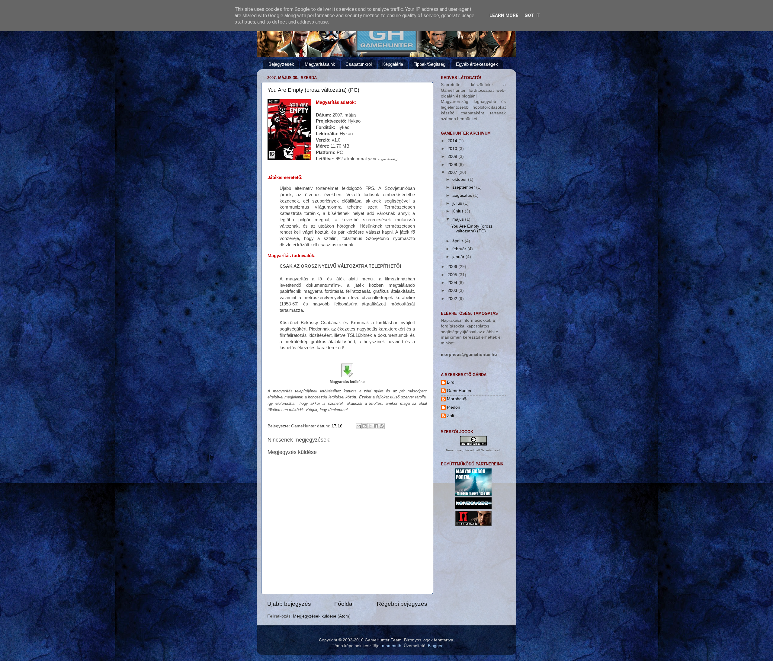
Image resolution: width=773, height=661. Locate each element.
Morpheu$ (457, 399)
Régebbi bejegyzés (402, 604)
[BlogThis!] (364, 426)
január (459, 256)
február (459, 249)
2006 (452, 266)
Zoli (450, 416)
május (458, 219)
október (460, 179)
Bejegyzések (281, 64)
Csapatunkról (358, 64)
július (457, 203)
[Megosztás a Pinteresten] (382, 426)
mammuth (391, 645)
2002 (452, 298)
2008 (452, 164)
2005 (452, 275)
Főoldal (344, 604)
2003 (452, 290)
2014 (452, 141)
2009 (452, 156)
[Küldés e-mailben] (359, 426)
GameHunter (459, 390)
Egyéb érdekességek (477, 64)
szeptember (464, 187)
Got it (532, 15)
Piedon (453, 407)
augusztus (462, 195)
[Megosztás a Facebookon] (376, 426)
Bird (450, 382)
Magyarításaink (320, 64)
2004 (452, 282)
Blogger (435, 645)
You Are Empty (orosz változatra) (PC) (313, 90)
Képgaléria (392, 64)
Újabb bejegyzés (289, 604)
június (458, 211)
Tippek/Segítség (429, 64)
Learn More (503, 15)
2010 (452, 148)
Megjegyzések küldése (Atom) (322, 616)
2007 (452, 172)
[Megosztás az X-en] (370, 426)
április (458, 241)
